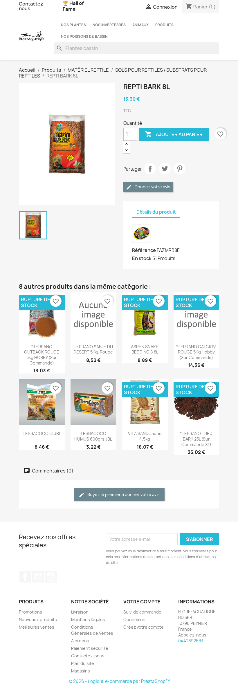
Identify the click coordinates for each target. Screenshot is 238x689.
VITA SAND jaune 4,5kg (145, 436)
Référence (144, 250)
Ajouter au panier (174, 134)
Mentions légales (88, 619)
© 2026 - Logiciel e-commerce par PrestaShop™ (119, 681)
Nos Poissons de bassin (84, 36)
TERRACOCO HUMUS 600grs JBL (93, 436)
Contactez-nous (32, 6)
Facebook (25, 576)
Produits (164, 24)
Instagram (51, 576)
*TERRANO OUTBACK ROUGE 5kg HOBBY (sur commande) (41, 355)
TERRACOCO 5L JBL (42, 433)
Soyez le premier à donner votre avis (123, 494)
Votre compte (142, 601)
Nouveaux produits (38, 619)
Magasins (80, 671)
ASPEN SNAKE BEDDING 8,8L (144, 349)
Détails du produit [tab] (156, 212)
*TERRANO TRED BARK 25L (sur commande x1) (196, 439)
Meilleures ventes (36, 627)
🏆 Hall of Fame (73, 6)
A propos (80, 640)
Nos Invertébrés (109, 24)
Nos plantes (73, 24)
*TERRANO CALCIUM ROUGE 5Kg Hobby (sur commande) (196, 352)
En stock (142, 258)
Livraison (80, 612)
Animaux (140, 24)
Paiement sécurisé (89, 648)
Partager (150, 168)
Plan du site (82, 663)
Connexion (134, 619)
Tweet (165, 168)
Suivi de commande (142, 612)
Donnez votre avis (152, 187)
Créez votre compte (143, 627)
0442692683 (190, 640)
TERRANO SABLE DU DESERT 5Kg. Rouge (93, 349)
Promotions (30, 612)
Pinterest (179, 168)
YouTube (38, 576)
